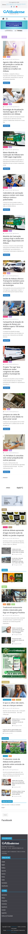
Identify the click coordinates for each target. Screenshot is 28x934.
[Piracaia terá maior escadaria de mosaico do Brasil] (6, 641)
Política (3, 868)
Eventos (3, 874)
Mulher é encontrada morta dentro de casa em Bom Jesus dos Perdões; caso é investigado (18, 630)
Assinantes (4, 895)
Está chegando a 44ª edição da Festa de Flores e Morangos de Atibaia (16, 5)
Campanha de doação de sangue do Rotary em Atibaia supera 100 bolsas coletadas (13, 325)
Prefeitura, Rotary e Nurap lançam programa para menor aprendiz (18, 793)
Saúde (8, 56)
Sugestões (4, 913)
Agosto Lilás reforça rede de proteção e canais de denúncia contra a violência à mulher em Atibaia (13, 66)
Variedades (18, 699)
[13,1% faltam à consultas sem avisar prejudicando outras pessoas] (14, 441)
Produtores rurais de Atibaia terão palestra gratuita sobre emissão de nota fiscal (13, 763)
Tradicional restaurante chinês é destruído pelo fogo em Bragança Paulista (14, 610)
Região (13, 604)
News (5, 56)
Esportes (4, 871)
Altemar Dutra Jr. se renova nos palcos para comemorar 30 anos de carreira (18, 721)
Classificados (5, 886)
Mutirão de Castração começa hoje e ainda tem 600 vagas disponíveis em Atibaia (13, 239)
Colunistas (4, 904)
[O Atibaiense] (3, 18)
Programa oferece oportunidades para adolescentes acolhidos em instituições (12, 730)
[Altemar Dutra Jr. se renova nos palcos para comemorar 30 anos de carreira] (6, 722)
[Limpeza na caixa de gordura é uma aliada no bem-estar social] (14, 400)
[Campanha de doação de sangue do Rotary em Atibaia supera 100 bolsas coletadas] (14, 308)
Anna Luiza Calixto (7, 699)
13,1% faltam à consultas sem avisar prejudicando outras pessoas (13, 457)
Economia (5, 756)
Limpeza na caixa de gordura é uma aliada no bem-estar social (13, 416)
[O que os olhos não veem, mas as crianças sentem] (14, 691)
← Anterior (5, 477)
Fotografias (4, 901)
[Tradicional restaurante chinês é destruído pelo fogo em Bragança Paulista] (14, 595)
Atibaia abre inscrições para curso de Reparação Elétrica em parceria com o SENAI (18, 783)
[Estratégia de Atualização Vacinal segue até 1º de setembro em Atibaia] (14, 95)
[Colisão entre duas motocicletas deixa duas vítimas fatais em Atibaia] (6, 552)
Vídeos (3, 898)
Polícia (10, 527)
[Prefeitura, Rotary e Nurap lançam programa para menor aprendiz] (6, 794)
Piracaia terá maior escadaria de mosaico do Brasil (18, 640)
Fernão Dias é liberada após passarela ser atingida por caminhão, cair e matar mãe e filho (18, 560)
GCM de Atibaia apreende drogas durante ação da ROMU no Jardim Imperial (13, 533)
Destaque (5, 104)
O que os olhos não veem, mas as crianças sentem (13, 704)
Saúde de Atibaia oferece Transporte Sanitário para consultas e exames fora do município (13, 281)
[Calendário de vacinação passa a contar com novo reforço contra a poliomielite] (14, 180)
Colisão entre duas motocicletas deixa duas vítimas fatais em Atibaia (18, 550)
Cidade (3, 861)
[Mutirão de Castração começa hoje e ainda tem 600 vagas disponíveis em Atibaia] (14, 222)
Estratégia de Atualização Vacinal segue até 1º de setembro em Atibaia (13, 111)
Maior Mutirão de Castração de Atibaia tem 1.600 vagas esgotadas (13, 154)
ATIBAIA (14, 487)
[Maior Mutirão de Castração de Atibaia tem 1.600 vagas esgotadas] (14, 138)
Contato (4, 910)
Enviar (5, 815)
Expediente (4, 907)
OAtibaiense (17, 59)
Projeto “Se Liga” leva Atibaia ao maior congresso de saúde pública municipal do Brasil (11, 371)
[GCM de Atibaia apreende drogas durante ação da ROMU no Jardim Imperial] (14, 518)
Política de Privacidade (7, 916)
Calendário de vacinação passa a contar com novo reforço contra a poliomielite (13, 196)
